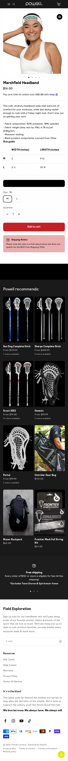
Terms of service (27, 749)
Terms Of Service (12, 682)
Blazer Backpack (12, 539)
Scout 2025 (9, 411)
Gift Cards (9, 660)
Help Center (10, 665)
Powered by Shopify (37, 745)
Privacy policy (9, 749)
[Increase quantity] (19, 214)
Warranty (8, 671)
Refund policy (9, 752)
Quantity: (8, 208)
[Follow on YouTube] (21, 721)
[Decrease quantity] (7, 214)
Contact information (47, 749)
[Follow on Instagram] (13, 721)
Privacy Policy (10, 676)
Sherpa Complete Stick (48, 346)
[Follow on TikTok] (29, 721)
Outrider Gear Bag (45, 475)
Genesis (39, 411)
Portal (6, 475)
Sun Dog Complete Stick (17, 346)
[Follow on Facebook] (5, 721)
